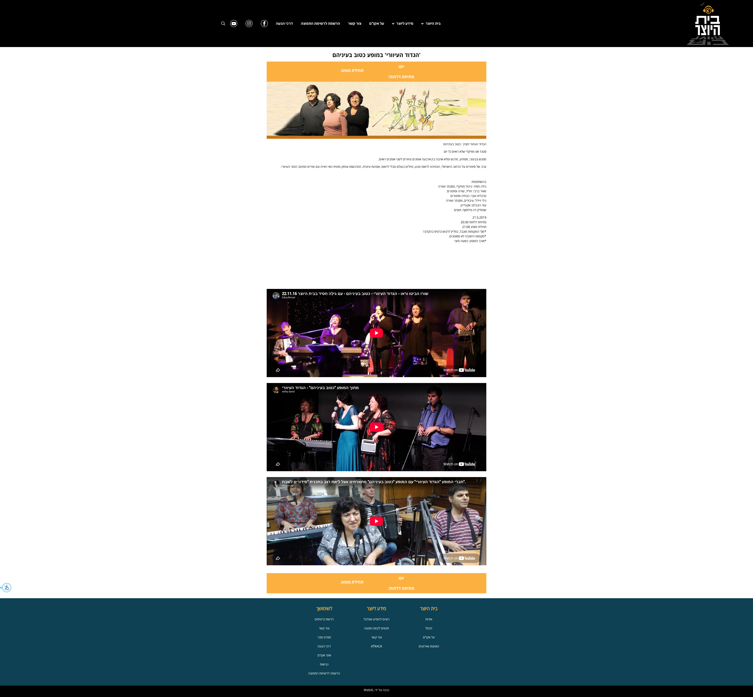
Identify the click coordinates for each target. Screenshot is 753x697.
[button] (6, 588)
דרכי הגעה (284, 23)
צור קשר (354, 23)
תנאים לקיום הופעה (376, 628)
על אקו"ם (376, 23)
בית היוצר (433, 23)
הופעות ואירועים (429, 646)
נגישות (324, 664)
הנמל (428, 628)
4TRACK (376, 646)
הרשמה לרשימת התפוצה (320, 23)
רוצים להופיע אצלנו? (376, 619)
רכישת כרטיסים (324, 619)
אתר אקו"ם (324, 655)
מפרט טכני (324, 637)
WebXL (369, 690)
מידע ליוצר (404, 23)
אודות (428, 619)
